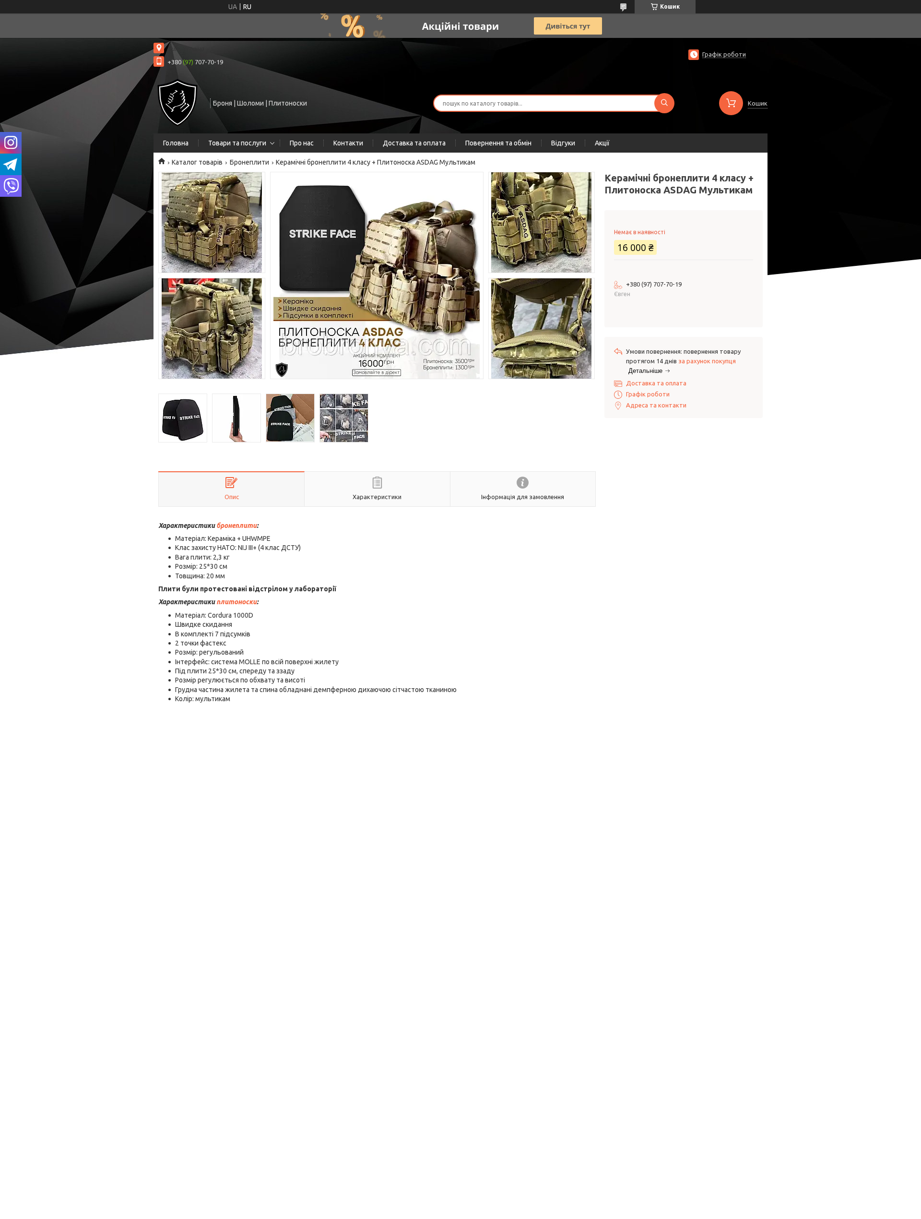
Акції (602, 143)
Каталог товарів (197, 162)
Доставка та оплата (414, 143)
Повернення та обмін (498, 143)
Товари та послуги (237, 143)
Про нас (302, 143)
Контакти (348, 143)
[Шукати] (664, 103)
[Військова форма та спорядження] (177, 102)
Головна (176, 143)
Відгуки (563, 143)
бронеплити (236, 525)
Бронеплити (249, 162)
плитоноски (236, 602)
